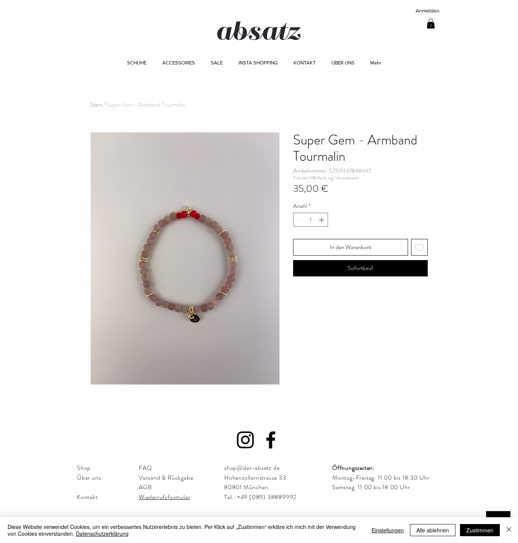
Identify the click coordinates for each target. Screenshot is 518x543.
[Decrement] (299, 219)
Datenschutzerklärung (102, 533)
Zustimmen (479, 530)
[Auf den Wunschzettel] (419, 247)
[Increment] (322, 219)
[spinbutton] (310, 219)
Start (96, 104)
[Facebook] (270, 439)
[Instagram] (245, 439)
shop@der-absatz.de (251, 467)
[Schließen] (508, 530)
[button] (431, 23)
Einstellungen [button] (388, 530)
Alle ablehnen (432, 530)
